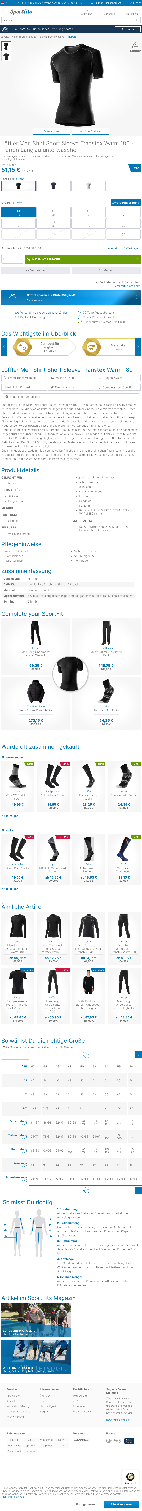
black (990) (18, 178)
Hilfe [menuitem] (135, 2)
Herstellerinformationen (25, 396)
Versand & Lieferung (18, 1406)
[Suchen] (135, 20)
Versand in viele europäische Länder (43, 312)
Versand (79, 1433)
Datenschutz (80, 1395)
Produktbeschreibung (22, 378)
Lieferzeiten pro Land (127, 286)
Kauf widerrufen (16, 1416)
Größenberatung (127, 202)
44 (17, 202)
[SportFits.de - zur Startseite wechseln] (25, 12)
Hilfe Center (13, 1395)
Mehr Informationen (13, 1496)
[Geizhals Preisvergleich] (113, 1441)
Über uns (45, 1395)
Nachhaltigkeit (48, 1406)
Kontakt (11, 1400)
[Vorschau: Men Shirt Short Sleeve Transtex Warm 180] (6, 46)
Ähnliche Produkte (90, 131)
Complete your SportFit (117, 387)
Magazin (44, 1411)
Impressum (79, 1406)
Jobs (42, 1400)
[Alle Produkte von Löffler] (134, 47)
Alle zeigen (11, 816)
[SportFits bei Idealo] (129, 1441)
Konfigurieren (85, 1504)
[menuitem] (109, 11)
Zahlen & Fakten (65, 378)
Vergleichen (38, 270)
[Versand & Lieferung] (87, 1440)
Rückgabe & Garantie (18, 1411)
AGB (75, 1400)
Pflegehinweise (112, 378)
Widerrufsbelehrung (84, 1411)
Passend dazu (52, 131)
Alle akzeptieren (121, 1504)
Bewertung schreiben (118, 1419)
